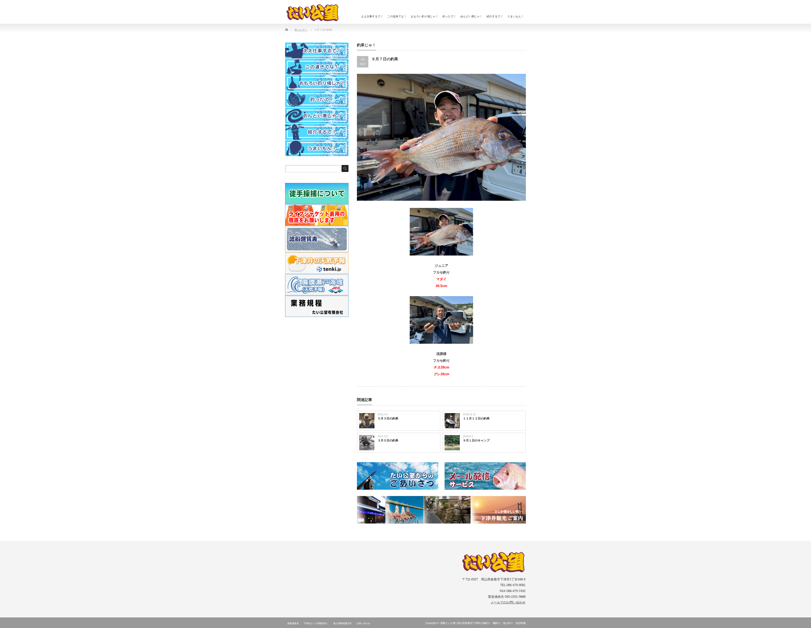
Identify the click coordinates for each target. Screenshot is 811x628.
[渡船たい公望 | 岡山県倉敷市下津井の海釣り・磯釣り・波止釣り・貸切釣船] (314, 12)
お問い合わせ (363, 623)
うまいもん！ (515, 16)
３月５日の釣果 (388, 440)
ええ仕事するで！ (372, 16)
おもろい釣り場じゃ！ (424, 16)
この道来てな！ (397, 16)
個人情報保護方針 (342, 623)
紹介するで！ (495, 16)
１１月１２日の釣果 (476, 418)
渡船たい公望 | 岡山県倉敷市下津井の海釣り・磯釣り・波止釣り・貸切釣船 (483, 623)
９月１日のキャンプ (476, 440)
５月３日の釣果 (388, 418)
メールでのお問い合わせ (508, 602)
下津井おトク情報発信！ (316, 623)
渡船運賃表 (293, 623)
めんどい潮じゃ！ (471, 16)
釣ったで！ (449, 16)
